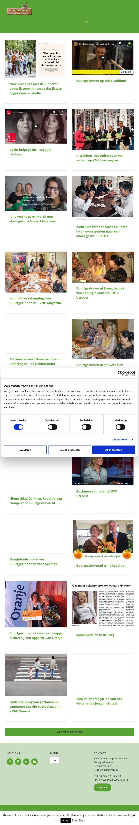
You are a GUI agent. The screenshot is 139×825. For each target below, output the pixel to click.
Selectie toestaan (69, 449)
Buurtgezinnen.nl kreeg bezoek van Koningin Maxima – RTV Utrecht (100, 292)
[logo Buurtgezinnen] (19, 2)
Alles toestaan (113, 449)
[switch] (52, 427)
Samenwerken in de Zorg (95, 635)
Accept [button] (66, 820)
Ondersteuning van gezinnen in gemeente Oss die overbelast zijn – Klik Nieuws (35, 706)
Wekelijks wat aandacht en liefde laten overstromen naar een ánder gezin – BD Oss (101, 231)
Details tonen (120, 439)
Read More (78, 820)
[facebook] (10, 761)
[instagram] (18, 761)
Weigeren (25, 449)
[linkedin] (34, 761)
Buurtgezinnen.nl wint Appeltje (100, 566)
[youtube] (26, 761)
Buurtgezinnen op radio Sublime (101, 81)
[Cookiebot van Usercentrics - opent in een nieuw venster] (120, 373)
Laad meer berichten (69, 732)
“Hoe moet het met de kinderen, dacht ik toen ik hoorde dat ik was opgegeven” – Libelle (35, 88)
